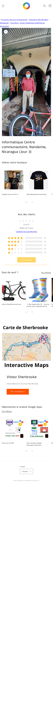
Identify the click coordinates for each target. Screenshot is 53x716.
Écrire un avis (26, 259)
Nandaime (4, 23)
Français (25, 471)
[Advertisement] (26, 600)
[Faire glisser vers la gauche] (21, 202)
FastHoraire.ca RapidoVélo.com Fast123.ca (28, 480)
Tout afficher (46, 272)
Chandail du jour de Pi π (10, 194)
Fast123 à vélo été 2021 (38, 19)
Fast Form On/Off (8, 443)
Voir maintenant (18, 391)
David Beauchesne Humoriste (36, 194)
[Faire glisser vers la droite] (32, 202)
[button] (3, 6)
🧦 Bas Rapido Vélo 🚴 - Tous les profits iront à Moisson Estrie (38, 305)
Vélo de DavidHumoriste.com (11, 304)
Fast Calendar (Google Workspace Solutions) (34, 444)
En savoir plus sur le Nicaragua (14, 19)
